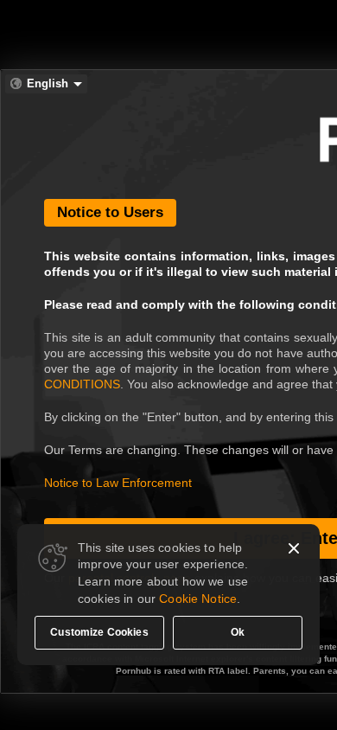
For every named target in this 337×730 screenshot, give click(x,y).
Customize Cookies (99, 632)
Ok (238, 632)
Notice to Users (110, 212)
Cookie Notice (198, 598)
